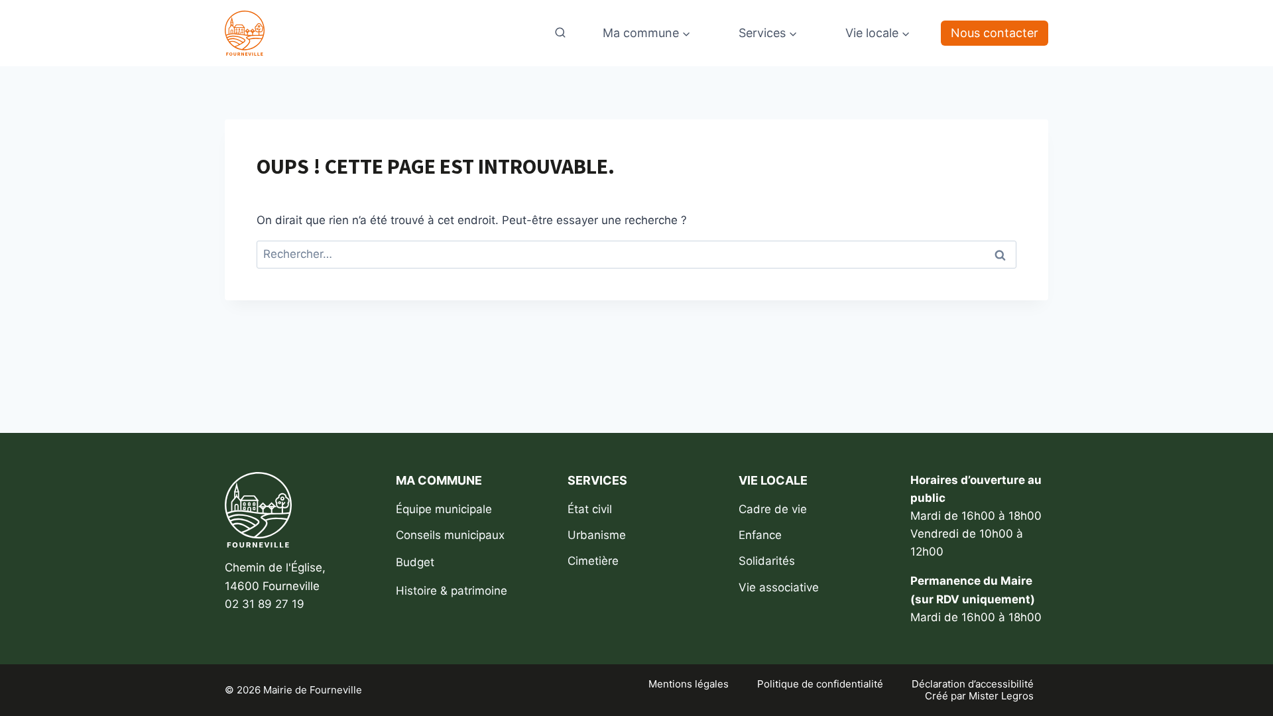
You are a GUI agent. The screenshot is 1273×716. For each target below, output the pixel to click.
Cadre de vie (773, 509)
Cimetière (593, 560)
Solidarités (767, 560)
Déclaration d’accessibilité (973, 684)
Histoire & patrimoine (451, 590)
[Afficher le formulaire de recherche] (560, 33)
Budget (415, 562)
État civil (590, 509)
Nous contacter (994, 33)
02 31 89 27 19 (264, 604)
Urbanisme (597, 535)
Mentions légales (688, 684)
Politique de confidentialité (820, 684)
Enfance (760, 535)
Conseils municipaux (450, 535)
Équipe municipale (444, 509)
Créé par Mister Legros (979, 696)
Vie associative (779, 587)
